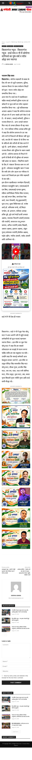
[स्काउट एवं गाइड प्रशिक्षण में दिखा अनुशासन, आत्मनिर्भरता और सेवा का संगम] (6, 629)
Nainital (4, 631)
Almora (4, 614)
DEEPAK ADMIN (9, 64)
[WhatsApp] (9, 69)
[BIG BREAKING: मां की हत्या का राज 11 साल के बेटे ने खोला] (6, 726)
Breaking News (5, 622)
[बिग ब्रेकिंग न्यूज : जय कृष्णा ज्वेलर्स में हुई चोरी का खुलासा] (6, 621)
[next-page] (6, 635)
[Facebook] (13, 69)
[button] (3, 3)
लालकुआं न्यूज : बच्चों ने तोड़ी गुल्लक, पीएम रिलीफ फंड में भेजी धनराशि (8, 571)
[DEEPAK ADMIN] (3, 64)
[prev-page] (3, 635)
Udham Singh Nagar (18, 46)
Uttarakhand (10, 46)
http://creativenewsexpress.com (16, 598)
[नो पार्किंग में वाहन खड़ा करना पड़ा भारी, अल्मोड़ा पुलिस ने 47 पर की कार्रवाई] (6, 612)
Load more (15, 731)
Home (3, 42)
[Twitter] (17, 69)
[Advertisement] (16, 24)
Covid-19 (8, 42)
